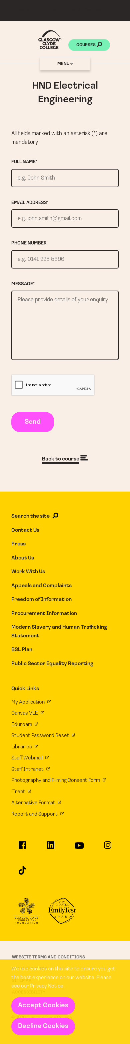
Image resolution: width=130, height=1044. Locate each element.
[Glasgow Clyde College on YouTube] (79, 848)
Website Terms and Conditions (48, 957)
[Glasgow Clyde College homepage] (50, 39)
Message (23, 284)
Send (33, 422)
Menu (63, 64)
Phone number (29, 243)
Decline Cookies (43, 1026)
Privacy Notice (46, 986)
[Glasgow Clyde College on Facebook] (22, 848)
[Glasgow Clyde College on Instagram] (108, 848)
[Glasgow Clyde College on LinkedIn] (51, 848)
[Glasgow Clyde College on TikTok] (22, 873)
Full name (24, 162)
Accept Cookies (43, 1005)
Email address (30, 202)
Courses (86, 45)
